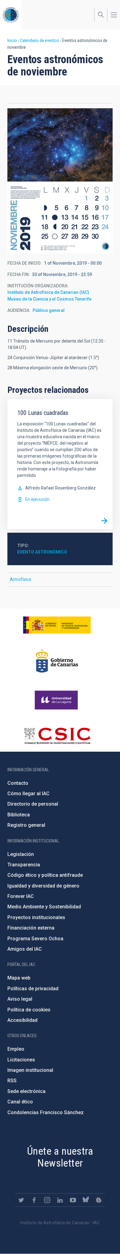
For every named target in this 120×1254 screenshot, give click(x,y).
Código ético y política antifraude (45, 875)
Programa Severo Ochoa (35, 938)
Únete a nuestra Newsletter (60, 1157)
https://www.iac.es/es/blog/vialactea (98, 1200)
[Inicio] (11, 15)
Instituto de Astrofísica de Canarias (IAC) (48, 292)
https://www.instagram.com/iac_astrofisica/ (47, 1200)
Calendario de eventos (39, 40)
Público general (49, 310)
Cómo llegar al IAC (28, 793)
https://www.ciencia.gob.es (57, 625)
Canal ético (20, 1102)
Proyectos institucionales (36, 917)
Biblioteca (18, 815)
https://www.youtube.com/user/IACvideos (72, 1200)
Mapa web (18, 978)
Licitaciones (21, 1060)
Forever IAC (20, 896)
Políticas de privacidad (32, 988)
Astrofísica (20, 579)
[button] (60, 180)
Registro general (26, 825)
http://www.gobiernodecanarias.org (56, 661)
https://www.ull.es (57, 700)
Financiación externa (30, 928)
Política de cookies (28, 1010)
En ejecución (37, 499)
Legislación (20, 854)
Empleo (15, 1049)
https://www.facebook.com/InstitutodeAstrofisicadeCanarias (34, 1200)
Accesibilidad (22, 1020)
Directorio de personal (32, 804)
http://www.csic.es (57, 735)
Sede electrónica (26, 1091)
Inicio (12, 40)
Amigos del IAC (24, 949)
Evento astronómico (42, 552)
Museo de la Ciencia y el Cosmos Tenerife (49, 299)
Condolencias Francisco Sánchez (45, 1112)
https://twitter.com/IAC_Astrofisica (21, 1200)
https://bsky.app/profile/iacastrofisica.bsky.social (85, 1200)
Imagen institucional (30, 1070)
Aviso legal (19, 999)
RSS (12, 1080)
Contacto (17, 783)
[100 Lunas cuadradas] (104, 520)
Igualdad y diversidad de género (43, 886)
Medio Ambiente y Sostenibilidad (44, 907)
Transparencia (23, 865)
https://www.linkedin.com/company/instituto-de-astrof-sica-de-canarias (60, 1200)
